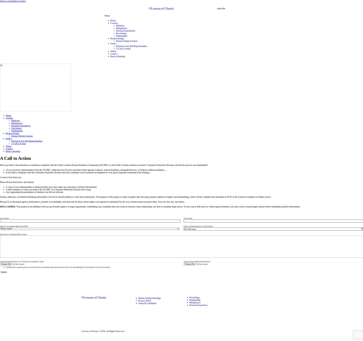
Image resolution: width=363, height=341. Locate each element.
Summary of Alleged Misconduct (13, 234)
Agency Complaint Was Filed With (14, 226)
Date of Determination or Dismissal (198, 226)
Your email (188, 218)
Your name (4, 218)
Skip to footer (19, 1)
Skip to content (6, 1)
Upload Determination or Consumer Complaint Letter (22, 262)
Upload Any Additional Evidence (197, 262)
